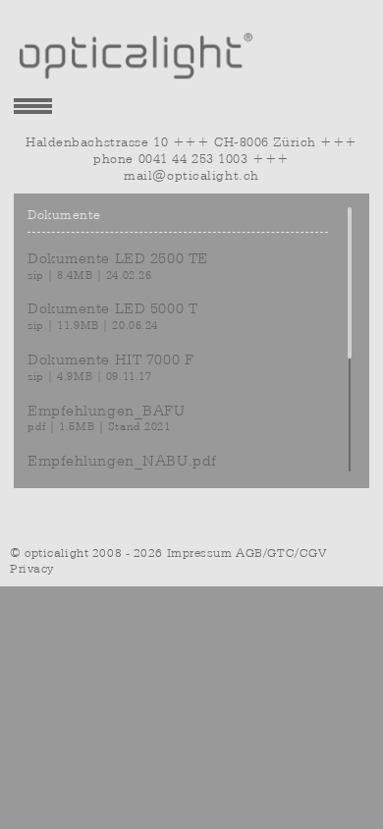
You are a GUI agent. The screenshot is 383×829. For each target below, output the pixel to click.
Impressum (200, 553)
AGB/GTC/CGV (281, 553)
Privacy (32, 569)
